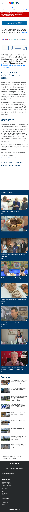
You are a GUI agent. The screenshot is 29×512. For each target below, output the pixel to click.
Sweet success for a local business (11, 233)
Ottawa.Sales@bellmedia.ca (8, 157)
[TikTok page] (13, 463)
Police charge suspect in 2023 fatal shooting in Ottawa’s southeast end (18, 438)
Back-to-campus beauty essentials (11, 346)
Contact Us (13, 458)
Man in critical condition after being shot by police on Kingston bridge (19, 446)
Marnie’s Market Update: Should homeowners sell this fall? (14, 323)
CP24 (3, 491)
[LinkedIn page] (19, 463)
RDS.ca (3, 504)
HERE (24, 32)
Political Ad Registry (6, 485)
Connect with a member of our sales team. (13, 66)
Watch (4, 9)
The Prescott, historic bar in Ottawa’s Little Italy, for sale (18, 421)
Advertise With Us (6, 458)
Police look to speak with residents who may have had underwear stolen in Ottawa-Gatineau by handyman (18, 406)
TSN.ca (3, 494)
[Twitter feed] (10, 463)
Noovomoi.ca (5, 502)
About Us (18, 456)
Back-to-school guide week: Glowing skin (12, 278)
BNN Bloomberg (5, 493)
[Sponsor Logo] (14, 23)
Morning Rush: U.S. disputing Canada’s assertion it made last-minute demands (12, 368)
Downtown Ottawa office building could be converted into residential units (19, 390)
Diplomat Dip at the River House (10, 211)
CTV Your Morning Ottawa (19, 9)
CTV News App (5, 456)
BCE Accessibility (6, 476)
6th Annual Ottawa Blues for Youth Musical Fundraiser (13, 255)
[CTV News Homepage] (14, 3)
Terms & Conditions (6, 483)
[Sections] (2, 2)
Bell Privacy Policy (6, 482)
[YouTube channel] (16, 463)
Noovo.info (4, 500)
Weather (9, 9)
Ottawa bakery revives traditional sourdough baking (13, 300)
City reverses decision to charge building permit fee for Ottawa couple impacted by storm (19, 382)
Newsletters (12, 456)
